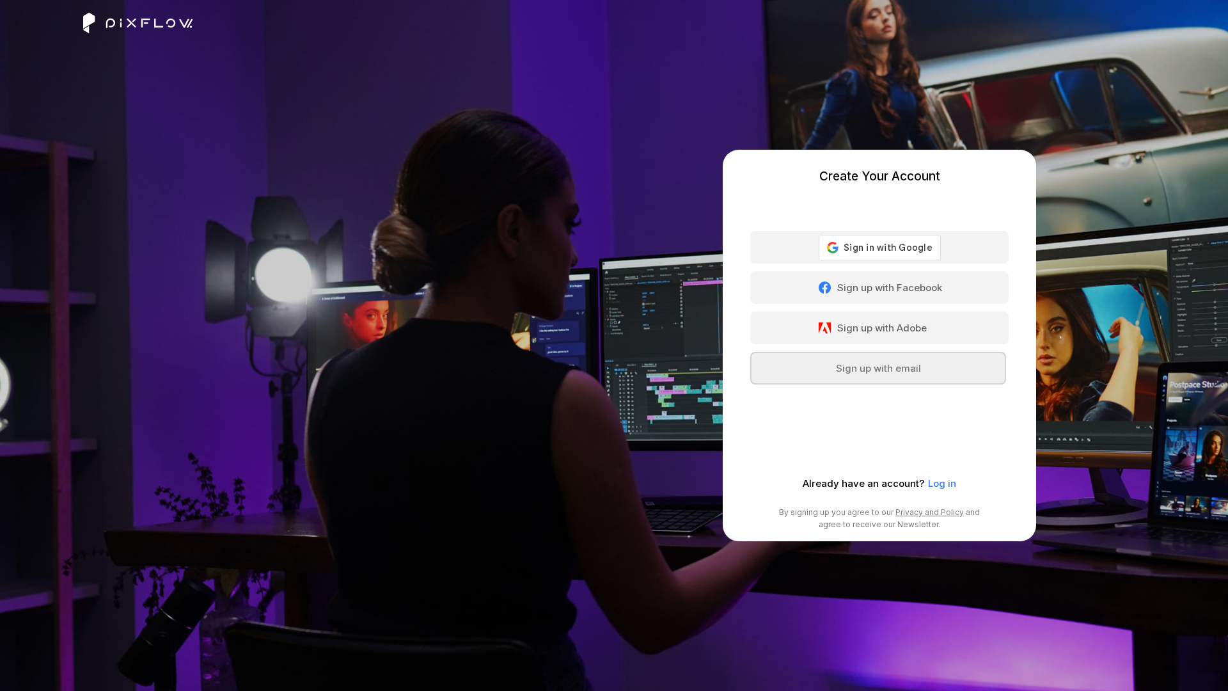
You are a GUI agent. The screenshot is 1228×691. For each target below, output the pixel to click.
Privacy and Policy (929, 512)
